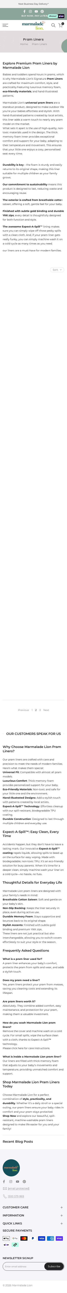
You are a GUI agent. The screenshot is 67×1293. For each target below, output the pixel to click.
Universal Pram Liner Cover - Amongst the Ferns (49, 536)
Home (24, 44)
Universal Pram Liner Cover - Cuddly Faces (17, 536)
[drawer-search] (53, 25)
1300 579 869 (16, 1196)
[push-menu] (5, 25)
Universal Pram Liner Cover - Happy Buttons (17, 675)
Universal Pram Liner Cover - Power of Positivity (49, 675)
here (20, 1048)
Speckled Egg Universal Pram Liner (49, 326)
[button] (31, 309)
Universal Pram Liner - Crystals (17, 326)
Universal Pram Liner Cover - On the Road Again (17, 605)
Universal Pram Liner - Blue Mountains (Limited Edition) (49, 466)
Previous (23, 710)
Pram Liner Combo (17, 464)
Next (46, 710)
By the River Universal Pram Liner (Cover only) (49, 605)
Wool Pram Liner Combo (49, 396)
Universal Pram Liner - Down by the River (17, 396)
